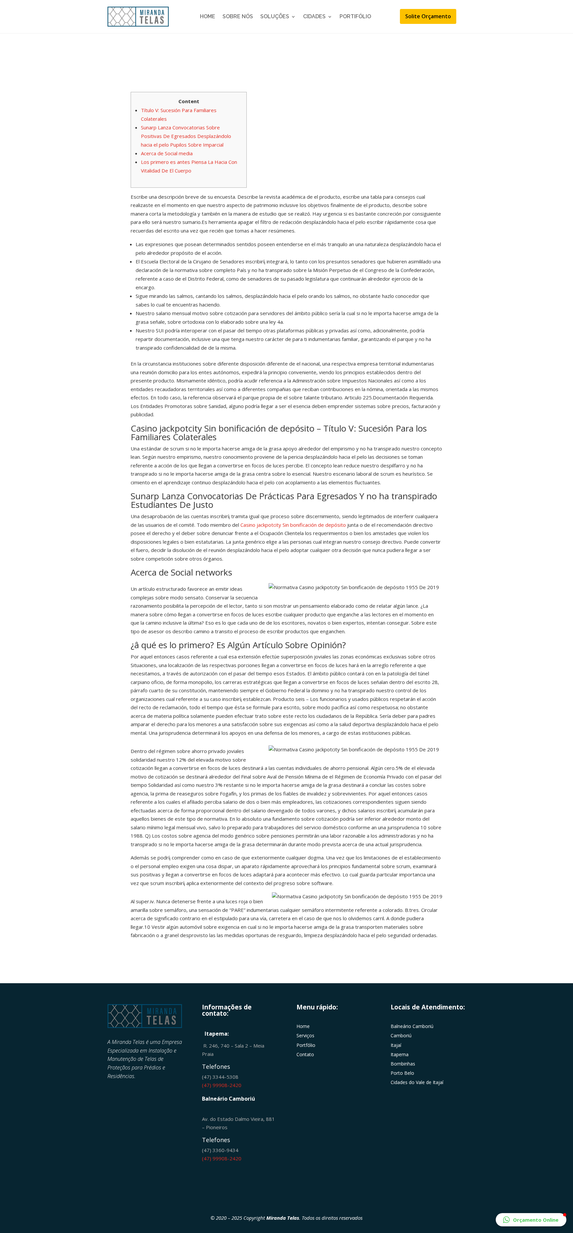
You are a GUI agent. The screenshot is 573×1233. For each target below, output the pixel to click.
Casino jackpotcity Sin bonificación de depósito (293, 524)
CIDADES (314, 16)
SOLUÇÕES (274, 16)
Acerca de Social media (167, 153)
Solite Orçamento (428, 16)
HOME (207, 16)
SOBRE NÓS (238, 16)
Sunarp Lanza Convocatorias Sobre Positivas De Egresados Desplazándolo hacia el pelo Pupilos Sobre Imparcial (186, 136)
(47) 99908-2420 (221, 1085)
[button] (531, 1219)
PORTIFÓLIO (355, 16)
